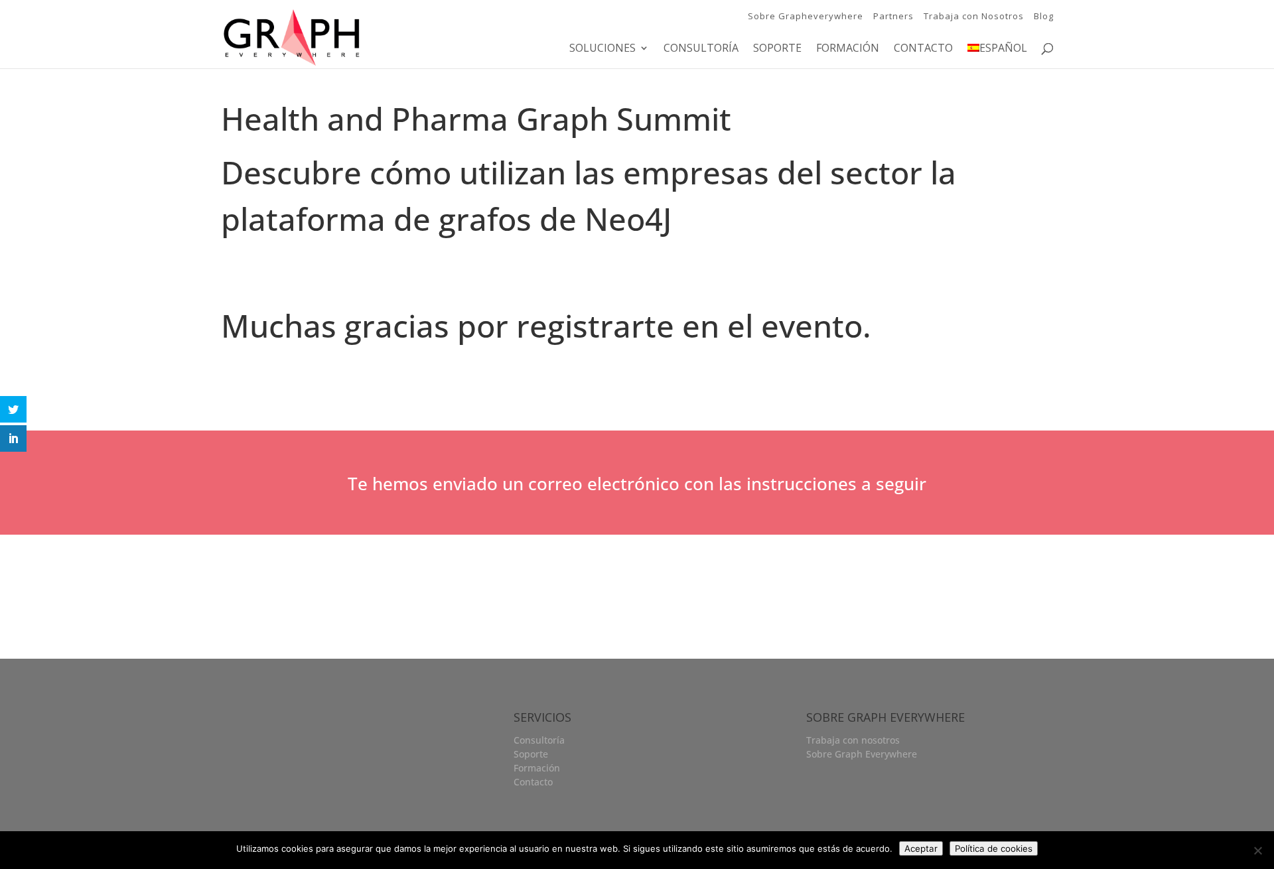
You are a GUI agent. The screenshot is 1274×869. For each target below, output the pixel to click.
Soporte (777, 49)
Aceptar (921, 848)
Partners (893, 16)
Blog (1044, 16)
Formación (847, 49)
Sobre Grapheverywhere (805, 16)
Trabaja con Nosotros (974, 16)
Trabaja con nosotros (853, 740)
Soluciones (602, 49)
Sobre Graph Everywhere (861, 754)
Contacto (923, 49)
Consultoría (701, 49)
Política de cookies (993, 848)
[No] (1257, 850)
